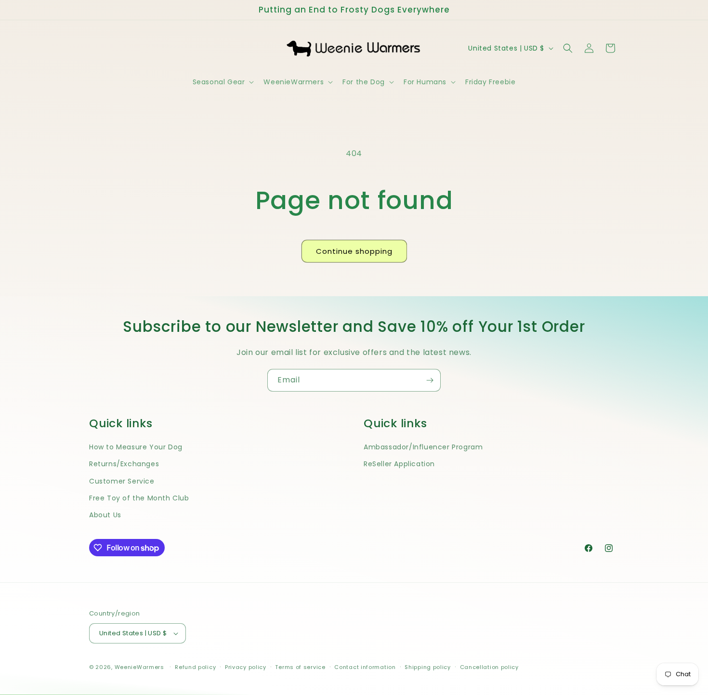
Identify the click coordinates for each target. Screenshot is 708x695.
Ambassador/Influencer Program (423, 447)
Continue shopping (354, 251)
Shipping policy (428, 667)
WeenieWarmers (139, 667)
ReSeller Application (399, 464)
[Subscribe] (429, 380)
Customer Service (122, 481)
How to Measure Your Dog (136, 447)
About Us (105, 515)
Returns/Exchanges (124, 464)
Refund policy (195, 667)
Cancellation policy (489, 667)
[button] (222, 82)
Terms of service (300, 667)
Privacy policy (245, 667)
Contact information (364, 667)
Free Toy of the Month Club (139, 498)
